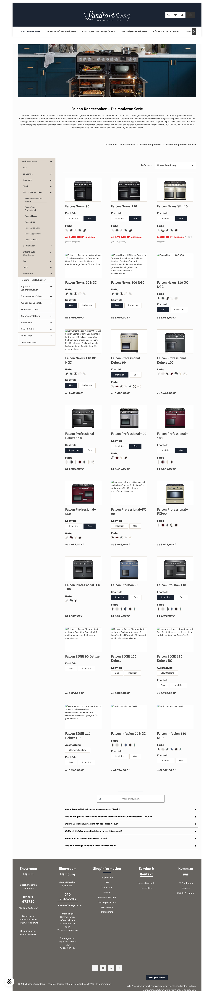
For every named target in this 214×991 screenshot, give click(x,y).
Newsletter (146, 888)
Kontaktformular (28, 934)
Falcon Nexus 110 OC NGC (172, 284)
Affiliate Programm (186, 893)
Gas (89, 218)
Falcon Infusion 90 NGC (128, 733)
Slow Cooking (167, 673)
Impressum (107, 877)
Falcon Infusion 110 (171, 585)
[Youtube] (103, 968)
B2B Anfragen (186, 883)
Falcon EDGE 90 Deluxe (82, 656)
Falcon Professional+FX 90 (128, 511)
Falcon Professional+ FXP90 (172, 511)
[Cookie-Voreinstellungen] (9, 981)
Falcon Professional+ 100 (172, 436)
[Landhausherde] (30, 31)
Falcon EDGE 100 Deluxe (123, 658)
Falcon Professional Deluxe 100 (171, 360)
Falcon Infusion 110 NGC (171, 735)
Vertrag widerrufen (157, 978)
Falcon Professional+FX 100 (82, 587)
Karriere (186, 888)
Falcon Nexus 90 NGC (81, 282)
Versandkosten (179, 986)
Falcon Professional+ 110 (80, 511)
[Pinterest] (111, 968)
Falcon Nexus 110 (124, 206)
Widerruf (107, 892)
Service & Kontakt (146, 871)
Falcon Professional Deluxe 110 (79, 436)
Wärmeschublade (77, 750)
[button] (51, 161)
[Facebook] (95, 968)
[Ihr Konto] (182, 15)
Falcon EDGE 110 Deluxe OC (78, 735)
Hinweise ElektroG (107, 897)
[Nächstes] (194, 31)
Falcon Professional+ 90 (128, 434)
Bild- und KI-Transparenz (107, 909)
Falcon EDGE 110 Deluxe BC (169, 658)
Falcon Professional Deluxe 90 (125, 360)
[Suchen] (168, 15)
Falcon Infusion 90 (124, 585)
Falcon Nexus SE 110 (172, 206)
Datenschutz (107, 887)
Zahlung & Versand (107, 902)
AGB (107, 882)
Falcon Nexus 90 (77, 206)
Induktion (73, 218)
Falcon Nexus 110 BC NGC (80, 360)
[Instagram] (119, 968)
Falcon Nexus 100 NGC (127, 282)
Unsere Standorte (146, 883)
